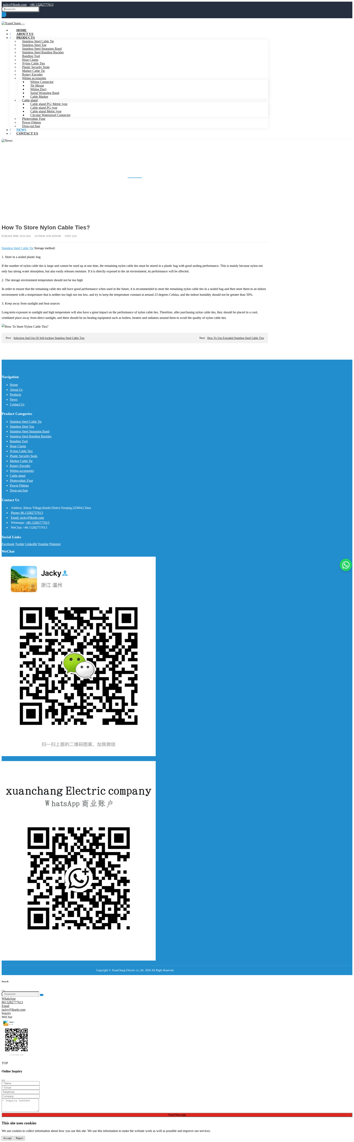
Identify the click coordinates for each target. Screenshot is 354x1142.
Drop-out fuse (19, 490)
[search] (4, 14)
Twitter (19, 544)
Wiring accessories (34, 78)
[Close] (3, 990)
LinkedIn (31, 544)
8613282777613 (12, 1002)
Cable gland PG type (43, 107)
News (13, 399)
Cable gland (30, 100)
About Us (16, 389)
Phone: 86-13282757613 (27, 512)
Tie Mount (37, 85)
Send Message (177, 1114)
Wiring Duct (38, 89)
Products (25, 37)
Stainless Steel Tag (34, 45)
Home (14, 384)
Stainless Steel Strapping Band (42, 48)
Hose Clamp (30, 59)
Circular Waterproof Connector (50, 115)
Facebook (8, 544)
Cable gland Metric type (45, 111)
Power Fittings (31, 122)
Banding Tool (31, 56)
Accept (7, 1138)
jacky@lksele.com (15, 4)
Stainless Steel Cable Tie (17, 248)
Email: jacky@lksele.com (27, 517)
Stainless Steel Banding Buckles (43, 52)
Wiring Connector (41, 82)
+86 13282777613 (41, 4)
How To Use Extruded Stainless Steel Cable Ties (235, 338)
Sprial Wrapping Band (44, 93)
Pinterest (54, 544)
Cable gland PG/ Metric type (48, 104)
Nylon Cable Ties (33, 63)
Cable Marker (39, 96)
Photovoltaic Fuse (33, 118)
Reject (19, 1138)
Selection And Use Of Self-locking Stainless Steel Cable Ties (49, 338)
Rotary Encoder (32, 74)
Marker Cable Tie (33, 71)
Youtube (43, 544)
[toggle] (23, 24)
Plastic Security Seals (36, 67)
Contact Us (27, 133)
